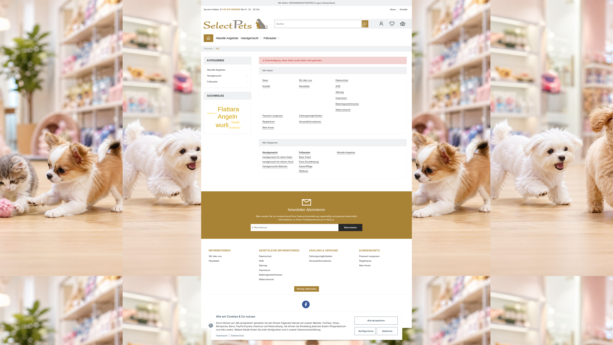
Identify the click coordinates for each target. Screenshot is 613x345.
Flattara (228, 109)
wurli (222, 125)
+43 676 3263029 (231, 9)
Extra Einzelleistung (309, 161)
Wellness (303, 171)
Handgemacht (214, 75)
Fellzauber (212, 81)
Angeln (227, 116)
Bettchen (211, 113)
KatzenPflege (305, 166)
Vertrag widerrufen (307, 289)
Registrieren (268, 121)
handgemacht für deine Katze (277, 157)
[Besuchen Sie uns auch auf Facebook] (306, 304)
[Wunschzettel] (392, 24)
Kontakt (403, 9)
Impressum (341, 98)
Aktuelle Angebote (346, 152)
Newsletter (304, 86)
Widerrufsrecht (343, 109)
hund (235, 122)
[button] (381, 24)
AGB (338, 86)
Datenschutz (342, 80)
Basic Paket (305, 157)
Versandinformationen (310, 121)
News (393, 9)
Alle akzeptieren (376, 320)
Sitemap (340, 92)
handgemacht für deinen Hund (277, 161)
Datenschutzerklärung (308, 216)
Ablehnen (387, 331)
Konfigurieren (366, 331)
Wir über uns (305, 80)
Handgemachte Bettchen (275, 166)
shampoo (235, 127)
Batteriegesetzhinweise (347, 104)
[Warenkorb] (402, 24)
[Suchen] (365, 23)
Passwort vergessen (272, 115)
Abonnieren (350, 227)
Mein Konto (268, 127)
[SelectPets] (236, 24)
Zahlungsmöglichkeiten (310, 115)
